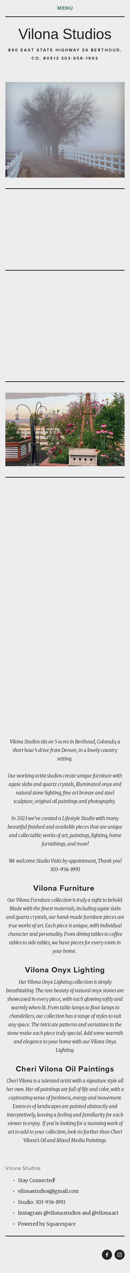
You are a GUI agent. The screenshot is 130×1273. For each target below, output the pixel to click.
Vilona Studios (65, 34)
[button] (20, 296)
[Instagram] (120, 1255)
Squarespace (61, 1224)
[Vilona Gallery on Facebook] (107, 1255)
